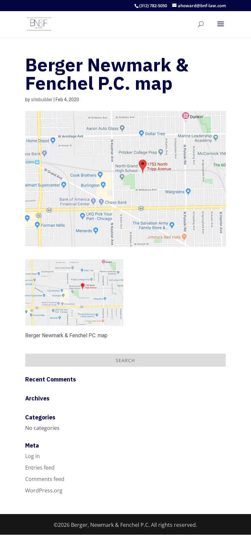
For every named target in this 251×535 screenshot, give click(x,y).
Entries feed (40, 467)
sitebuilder (42, 99)
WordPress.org (43, 490)
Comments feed (44, 479)
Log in (32, 456)
